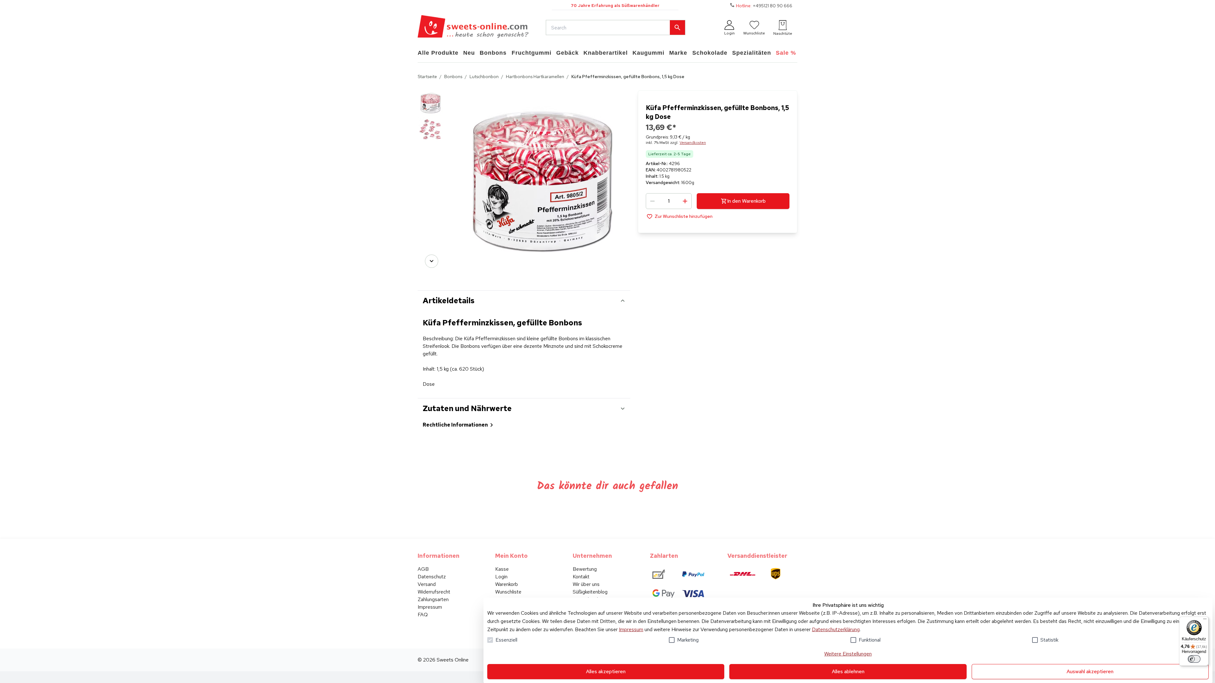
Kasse (502, 569)
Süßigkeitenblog (590, 591)
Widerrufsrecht (434, 591)
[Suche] (677, 27)
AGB (423, 569)
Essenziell (506, 640)
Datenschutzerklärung (836, 629)
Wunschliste (508, 591)
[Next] (431, 261)
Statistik (1049, 640)
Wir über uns (586, 584)
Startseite (427, 76)
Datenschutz (432, 576)
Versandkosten (693, 142)
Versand (427, 584)
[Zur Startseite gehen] (473, 27)
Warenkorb (506, 584)
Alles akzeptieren (606, 671)
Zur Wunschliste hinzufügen (684, 216)
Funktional (870, 640)
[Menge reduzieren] (652, 201)
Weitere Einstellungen (848, 653)
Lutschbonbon (484, 76)
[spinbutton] (668, 201)
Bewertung (585, 569)
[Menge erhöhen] (685, 201)
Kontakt (581, 576)
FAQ (423, 614)
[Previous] (431, 99)
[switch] (1194, 659)
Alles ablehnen (848, 671)
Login (501, 576)
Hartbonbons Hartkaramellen (535, 76)
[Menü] (1205, 620)
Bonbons (453, 76)
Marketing (688, 640)
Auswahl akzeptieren (1090, 671)
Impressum (631, 629)
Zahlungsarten (433, 599)
